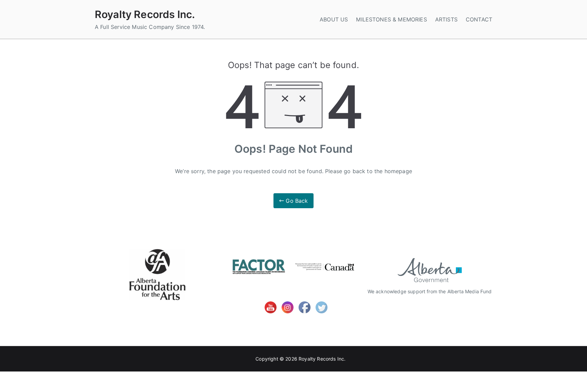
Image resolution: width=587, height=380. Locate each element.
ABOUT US (334, 19)
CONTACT (479, 19)
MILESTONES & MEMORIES (391, 19)
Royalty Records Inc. (145, 14)
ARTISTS (446, 19)
